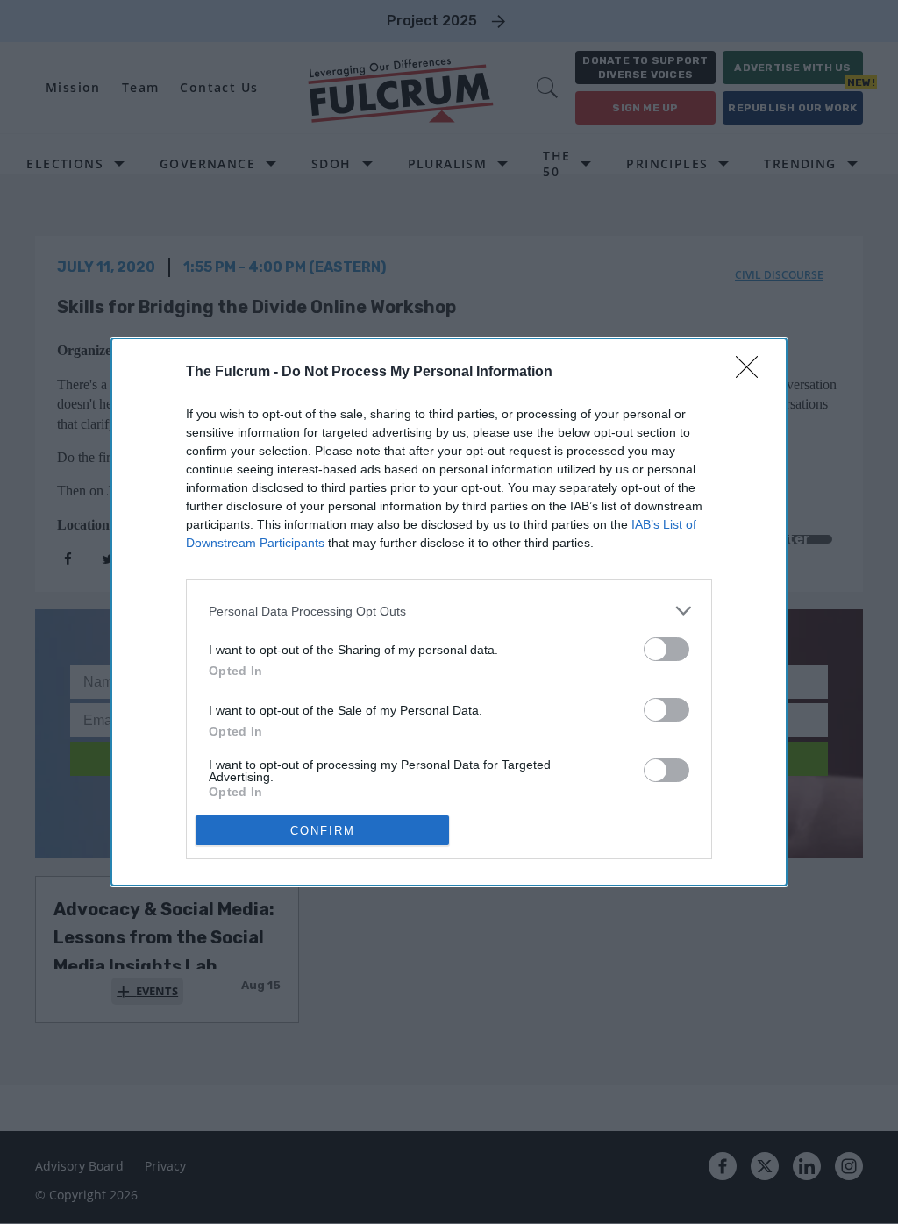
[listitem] (449, 610)
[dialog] (449, 612)
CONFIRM (322, 830)
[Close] (752, 372)
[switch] (666, 649)
